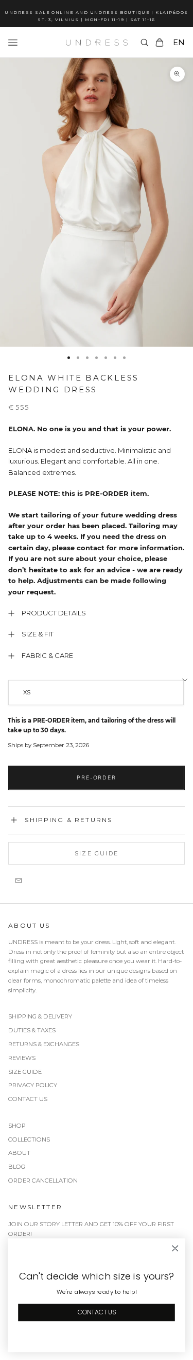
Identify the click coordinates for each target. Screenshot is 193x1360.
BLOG (16, 1166)
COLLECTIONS (29, 1139)
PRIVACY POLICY (32, 1085)
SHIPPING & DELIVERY (40, 1016)
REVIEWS (22, 1058)
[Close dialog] (175, 1248)
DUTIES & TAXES (32, 1030)
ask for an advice (99, 570)
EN (179, 42)
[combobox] (177, 42)
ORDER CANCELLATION (43, 1180)
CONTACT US (27, 1099)
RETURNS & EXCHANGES (43, 1044)
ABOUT (19, 1152)
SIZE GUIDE (25, 1071)
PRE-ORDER (96, 778)
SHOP (17, 1125)
